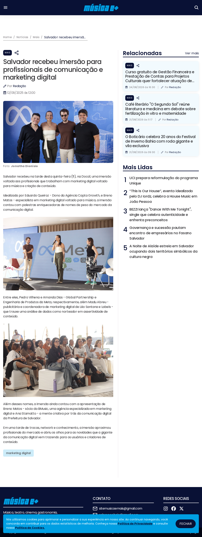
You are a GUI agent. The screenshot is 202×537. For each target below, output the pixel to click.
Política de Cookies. (30, 528)
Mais (7, 52)
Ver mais (192, 53)
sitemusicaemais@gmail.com (120, 508)
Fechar (186, 523)
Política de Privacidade (135, 524)
